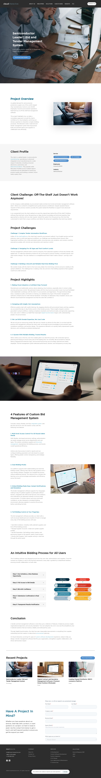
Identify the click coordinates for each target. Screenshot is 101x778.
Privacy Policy (31, 756)
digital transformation (48, 312)
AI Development (54, 752)
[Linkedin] (9, 760)
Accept (65, 771)
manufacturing (15, 159)
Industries (40, 3)
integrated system (36, 423)
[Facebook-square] (7, 760)
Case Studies (59, 3)
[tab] (28, 575)
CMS (74, 756)
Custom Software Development (58, 754)
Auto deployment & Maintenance (58, 760)
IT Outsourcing (54, 762)
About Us (32, 3)
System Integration (55, 756)
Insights (67, 3)
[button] (28, 575)
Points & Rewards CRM (78, 752)
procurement (40, 633)
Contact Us (31, 754)
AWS (74, 754)
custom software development (44, 637)
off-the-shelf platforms (21, 236)
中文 (73, 3)
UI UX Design (53, 758)
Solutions (49, 3)
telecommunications (16, 166)
